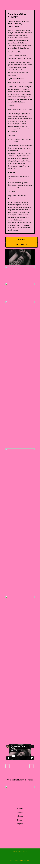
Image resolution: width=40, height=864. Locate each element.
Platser (20, 820)
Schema (20, 808)
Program (20, 812)
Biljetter (20, 816)
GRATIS (21, 239)
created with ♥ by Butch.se (20, 860)
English (20, 824)
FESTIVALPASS (21, 245)
